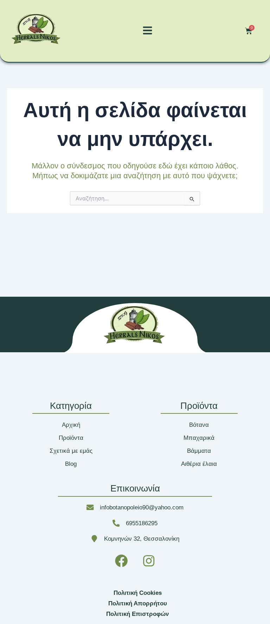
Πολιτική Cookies (138, 592)
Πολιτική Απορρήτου (137, 603)
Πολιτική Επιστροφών (137, 613)
